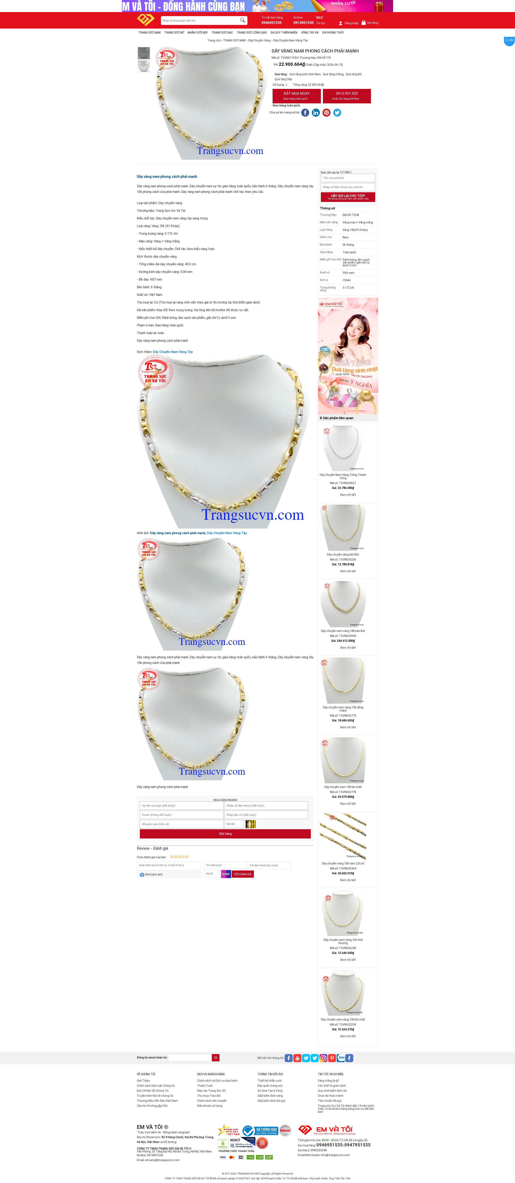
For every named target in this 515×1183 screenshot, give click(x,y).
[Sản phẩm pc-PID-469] (348, 356)
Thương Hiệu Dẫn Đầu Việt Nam (157, 1100)
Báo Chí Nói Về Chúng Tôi (153, 1090)
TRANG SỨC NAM (149, 32)
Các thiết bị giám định (332, 1085)
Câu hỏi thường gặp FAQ (152, 1105)
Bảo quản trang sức (270, 1085)
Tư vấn (509, 40)
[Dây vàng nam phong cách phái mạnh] (144, 66)
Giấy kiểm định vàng (270, 1095)
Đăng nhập (351, 23)
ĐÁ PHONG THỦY (333, 32)
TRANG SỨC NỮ (174, 32)
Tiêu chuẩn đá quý (330, 1100)
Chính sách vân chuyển (212, 1100)
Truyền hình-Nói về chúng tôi (155, 1095)
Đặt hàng (225, 834)
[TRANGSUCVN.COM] (146, 25)
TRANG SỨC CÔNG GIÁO (252, 32)
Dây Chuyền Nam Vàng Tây (173, 352)
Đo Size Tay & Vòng (270, 1090)
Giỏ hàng (370, 23)
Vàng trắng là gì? (328, 1080)
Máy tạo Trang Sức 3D (211, 1090)
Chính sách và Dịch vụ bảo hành (217, 1080)
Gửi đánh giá (242, 874)
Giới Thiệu (143, 1080)
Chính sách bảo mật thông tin (156, 1085)
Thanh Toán (205, 1085)
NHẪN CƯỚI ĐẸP (198, 32)
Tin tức (320, 23)
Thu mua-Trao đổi (208, 1095)
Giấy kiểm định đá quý (271, 1100)
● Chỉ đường (168, 1142)
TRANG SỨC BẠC (222, 32)
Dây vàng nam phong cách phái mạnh (167, 176)
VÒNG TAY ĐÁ (310, 32)
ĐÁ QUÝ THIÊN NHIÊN (284, 32)
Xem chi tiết (348, 494)
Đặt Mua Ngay (296, 95)
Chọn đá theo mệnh (330, 1095)
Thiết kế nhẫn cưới (270, 1080)
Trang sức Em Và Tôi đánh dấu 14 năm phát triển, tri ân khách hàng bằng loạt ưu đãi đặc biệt (346, 1108)
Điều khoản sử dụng (209, 1105)
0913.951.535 (345, 95)
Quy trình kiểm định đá (332, 1090)
